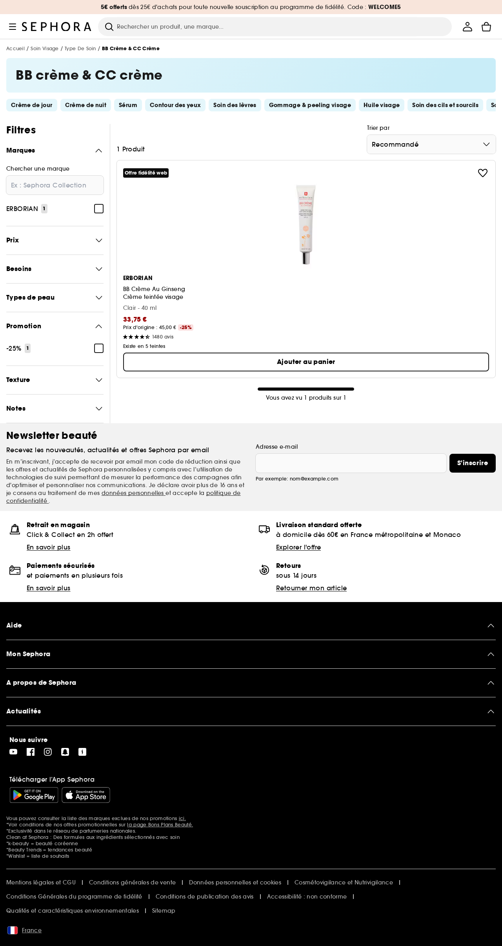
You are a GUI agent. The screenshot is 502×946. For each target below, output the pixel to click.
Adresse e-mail (277, 446)
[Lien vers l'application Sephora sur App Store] (86, 795)
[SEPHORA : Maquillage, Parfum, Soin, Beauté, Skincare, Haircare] (57, 26)
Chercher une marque (38, 168)
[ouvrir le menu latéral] (12, 26)
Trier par (378, 127)
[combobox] (431, 144)
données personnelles (134, 493)
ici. (182, 818)
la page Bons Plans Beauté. (160, 825)
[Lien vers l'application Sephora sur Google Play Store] (33, 795)
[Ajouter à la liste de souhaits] (483, 173)
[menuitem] (467, 26)
